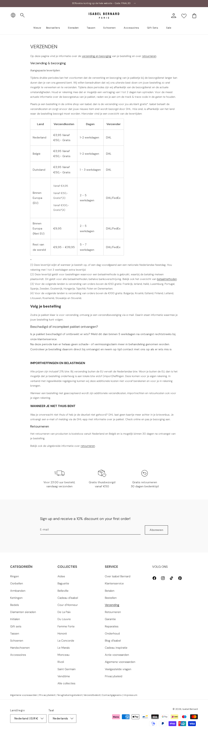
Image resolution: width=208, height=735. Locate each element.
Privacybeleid (113, 676)
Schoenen (16, 640)
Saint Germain (66, 669)
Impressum (130, 695)
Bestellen (111, 598)
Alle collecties (66, 683)
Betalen (109, 590)
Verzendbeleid (92, 695)
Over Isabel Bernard (117, 576)
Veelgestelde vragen (118, 669)
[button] (22, 15)
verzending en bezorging (96, 56)
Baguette (63, 583)
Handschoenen (20, 647)
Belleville (62, 590)
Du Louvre (64, 619)
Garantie (110, 619)
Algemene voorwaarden (120, 662)
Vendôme (63, 676)
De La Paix (64, 612)
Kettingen (16, 598)
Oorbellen (16, 583)
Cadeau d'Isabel (67, 598)
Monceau (63, 655)
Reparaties (111, 626)
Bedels (14, 605)
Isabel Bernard (190, 709)
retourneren (149, 56)
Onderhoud (112, 633)
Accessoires (18, 655)
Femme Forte (66, 626)
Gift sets (15, 626)
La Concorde (65, 640)
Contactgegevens (112, 695)
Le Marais (63, 647)
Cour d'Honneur (67, 605)
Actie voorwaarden (117, 655)
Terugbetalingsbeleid (69, 695)
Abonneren (156, 529)
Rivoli (60, 662)
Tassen (14, 633)
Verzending (112, 605)
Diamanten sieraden (23, 612)
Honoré (62, 633)
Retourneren (113, 612)
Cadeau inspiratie (116, 647)
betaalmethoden (167, 279)
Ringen (14, 576)
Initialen (15, 619)
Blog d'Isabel (113, 640)
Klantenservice (114, 583)
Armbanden (17, 590)
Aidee (61, 576)
